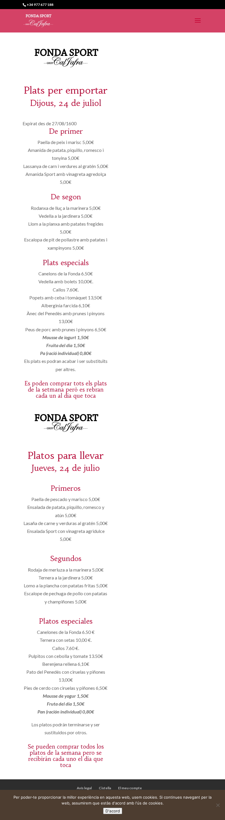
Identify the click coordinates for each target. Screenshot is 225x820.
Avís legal (84, 788)
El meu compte (130, 788)
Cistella (105, 788)
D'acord (112, 811)
